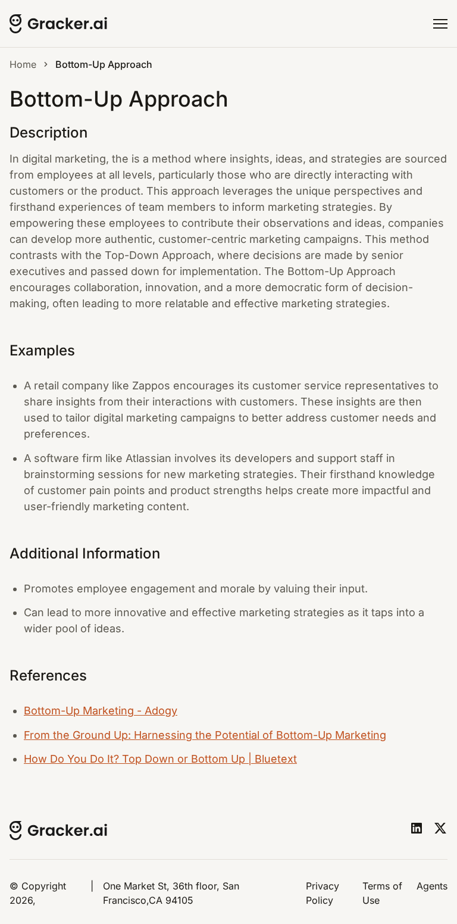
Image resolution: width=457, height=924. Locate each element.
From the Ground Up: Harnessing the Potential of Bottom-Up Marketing (205, 735)
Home (23, 64)
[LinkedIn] (416, 828)
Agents (432, 886)
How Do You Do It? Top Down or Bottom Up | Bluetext (160, 759)
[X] (440, 828)
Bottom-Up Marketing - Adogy (100, 710)
